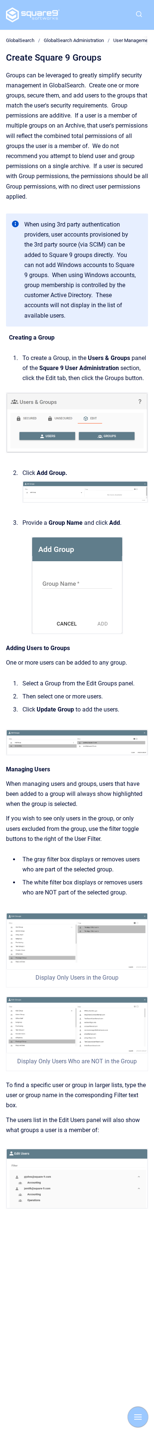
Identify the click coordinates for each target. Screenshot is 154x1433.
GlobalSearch (20, 40)
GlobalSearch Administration (74, 40)
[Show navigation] (138, 1417)
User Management (132, 40)
